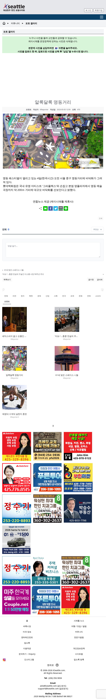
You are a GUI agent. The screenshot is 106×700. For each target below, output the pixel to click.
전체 (6, 296)
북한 (31, 296)
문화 (80, 296)
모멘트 (7, 301)
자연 (14, 296)
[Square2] (75, 570)
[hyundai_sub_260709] (16, 540)
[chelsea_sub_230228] (75, 600)
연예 (89, 296)
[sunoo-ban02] (16, 600)
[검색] (3, 289)
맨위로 (50, 665)
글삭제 (99, 279)
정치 (22, 296)
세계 (72, 296)
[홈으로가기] (14, 7)
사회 (56, 296)
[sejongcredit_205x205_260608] (47, 446)
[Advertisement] (54, 74)
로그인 (88, 10)
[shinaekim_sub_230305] (16, 477)
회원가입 (99, 10)
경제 (39, 296)
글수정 (91, 279)
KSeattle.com (59, 670)
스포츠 (98, 296)
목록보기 (7, 279)
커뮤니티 (15, 23)
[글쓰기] (102, 289)
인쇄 (100, 218)
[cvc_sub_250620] (78, 446)
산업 (47, 296)
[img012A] (78, 508)
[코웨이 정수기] (16, 570)
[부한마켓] (78, 477)
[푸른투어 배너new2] (46, 600)
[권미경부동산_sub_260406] (46, 570)
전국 (64, 296)
